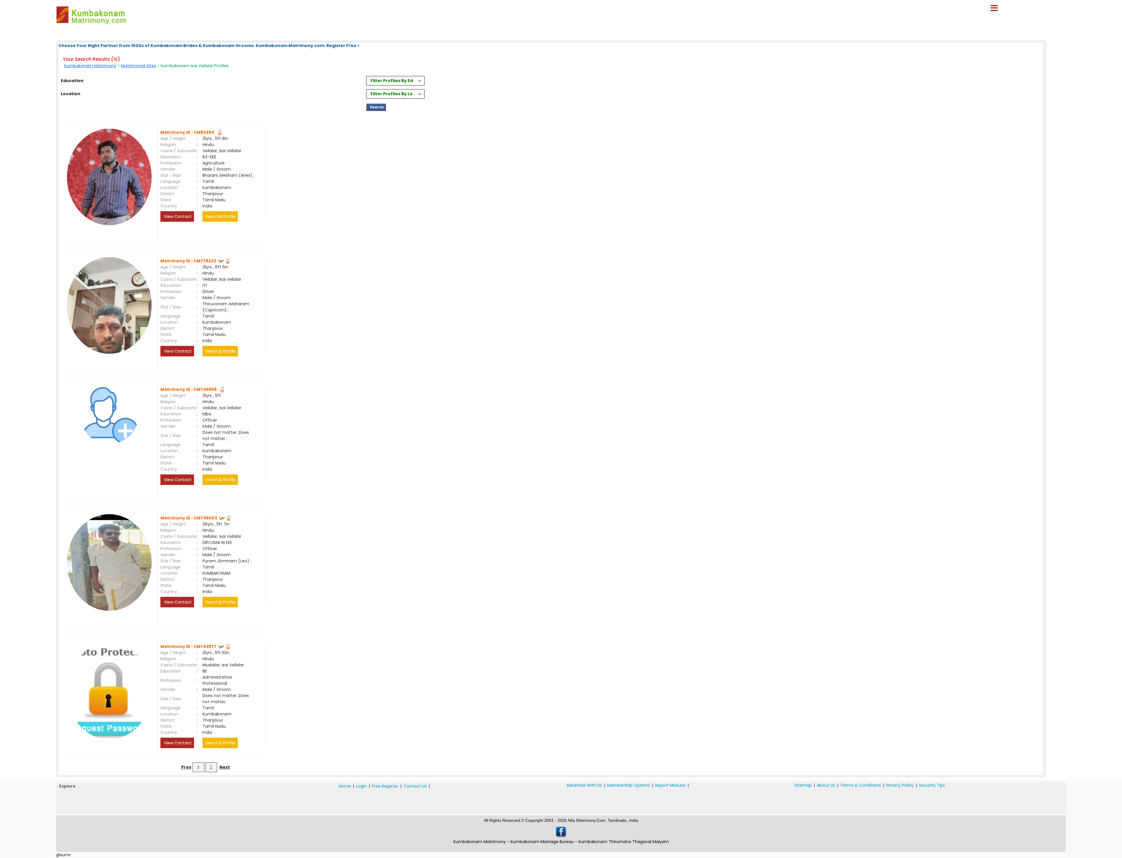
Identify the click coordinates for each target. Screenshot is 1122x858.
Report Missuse (670, 785)
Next (224, 767)
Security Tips (932, 785)
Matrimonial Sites (138, 66)
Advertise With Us (584, 785)
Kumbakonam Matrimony (90, 66)
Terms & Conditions (860, 785)
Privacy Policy (900, 785)
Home (345, 786)
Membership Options (628, 785)
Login (361, 786)
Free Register (385, 786)
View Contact (177, 216)
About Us (826, 785)
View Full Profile (220, 216)
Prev (186, 767)
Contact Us (415, 786)
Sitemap (803, 785)
